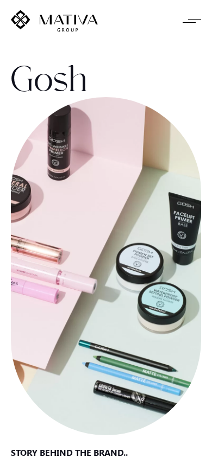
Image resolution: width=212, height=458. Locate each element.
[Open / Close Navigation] (192, 20)
